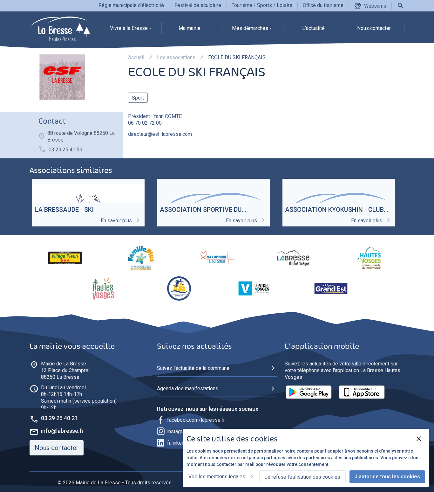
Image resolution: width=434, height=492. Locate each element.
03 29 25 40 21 (59, 418)
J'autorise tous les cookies (387, 477)
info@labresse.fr (62, 430)
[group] (131, 29)
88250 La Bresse (65, 370)
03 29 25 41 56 (65, 150)
